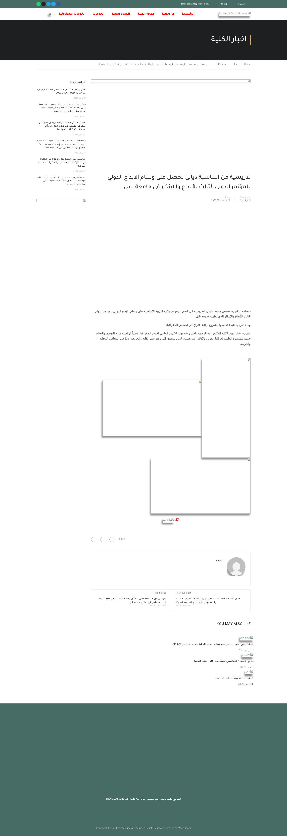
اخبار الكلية (221, 64)
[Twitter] (48, 4)
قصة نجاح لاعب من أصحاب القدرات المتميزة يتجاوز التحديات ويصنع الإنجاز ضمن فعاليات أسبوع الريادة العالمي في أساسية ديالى (61, 144)
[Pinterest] (93, 539)
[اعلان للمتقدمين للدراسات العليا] (249, 672)
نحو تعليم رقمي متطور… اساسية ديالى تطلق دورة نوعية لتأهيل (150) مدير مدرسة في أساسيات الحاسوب (61, 181)
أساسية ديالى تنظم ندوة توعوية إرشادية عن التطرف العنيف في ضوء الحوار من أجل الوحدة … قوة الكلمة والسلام (62, 126)
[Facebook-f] (58, 4)
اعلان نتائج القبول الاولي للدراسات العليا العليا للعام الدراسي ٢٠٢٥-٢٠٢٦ (213, 644)
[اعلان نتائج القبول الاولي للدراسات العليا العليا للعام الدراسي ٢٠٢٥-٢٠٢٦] (246, 638)
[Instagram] (43, 4)
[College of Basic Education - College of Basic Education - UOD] (230, 14)
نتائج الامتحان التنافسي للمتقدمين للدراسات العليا (223, 661)
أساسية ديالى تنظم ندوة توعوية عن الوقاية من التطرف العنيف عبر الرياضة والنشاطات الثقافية (62, 163)
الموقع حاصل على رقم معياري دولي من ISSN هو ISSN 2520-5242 (143, 799)
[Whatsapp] (38, 4)
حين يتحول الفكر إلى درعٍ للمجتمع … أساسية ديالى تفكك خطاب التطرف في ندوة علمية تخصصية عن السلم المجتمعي (62, 108)
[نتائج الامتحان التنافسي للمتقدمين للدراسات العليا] (247, 655)
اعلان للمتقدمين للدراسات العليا (234, 678)
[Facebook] (111, 539)
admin (218, 561)
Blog (235, 64)
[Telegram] (53, 4)
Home (247, 64)
